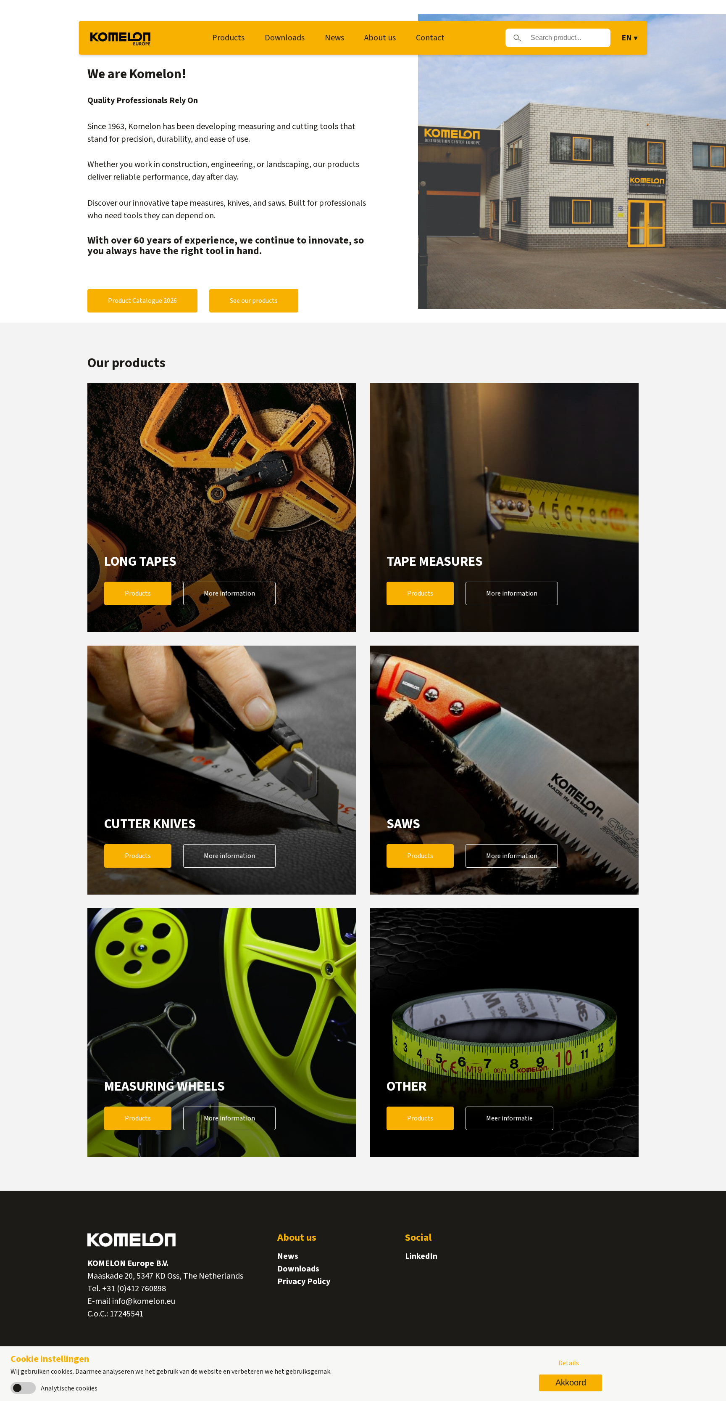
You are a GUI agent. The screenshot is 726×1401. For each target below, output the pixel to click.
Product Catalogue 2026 (142, 300)
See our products (254, 300)
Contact (430, 38)
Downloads (285, 38)
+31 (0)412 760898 (134, 1289)
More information (229, 593)
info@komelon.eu (143, 1301)
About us (380, 38)
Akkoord (570, 1382)
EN (626, 38)
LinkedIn (421, 1256)
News (334, 38)
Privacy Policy (303, 1281)
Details (568, 1363)
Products (228, 38)
